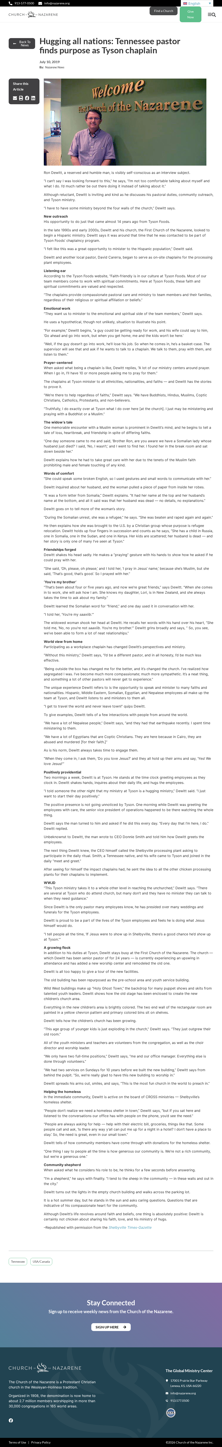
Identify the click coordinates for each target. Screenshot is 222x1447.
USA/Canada (41, 1261)
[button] (209, 14)
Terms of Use (17, 1442)
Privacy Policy (41, 1442)
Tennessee (18, 1261)
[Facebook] (11, 1420)
